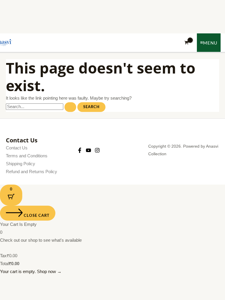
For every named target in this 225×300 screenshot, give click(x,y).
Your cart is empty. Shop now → (31, 271)
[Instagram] (97, 150)
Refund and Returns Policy (31, 171)
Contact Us (17, 148)
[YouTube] (88, 150)
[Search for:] (41, 106)
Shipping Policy (20, 163)
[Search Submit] (70, 107)
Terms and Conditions (26, 156)
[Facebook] (79, 150)
